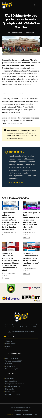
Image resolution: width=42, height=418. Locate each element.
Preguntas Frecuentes (12, 394)
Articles (18, 414)
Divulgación (9, 346)
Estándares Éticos (11, 381)
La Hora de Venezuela (12, 358)
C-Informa (8, 363)
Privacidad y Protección (12, 386)
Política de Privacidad (21, 410)
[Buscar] (34, 5)
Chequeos (30, 32)
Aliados (7, 349)
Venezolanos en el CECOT (13, 361)
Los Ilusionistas (10, 366)
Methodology (27, 414)
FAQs (35, 414)
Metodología (9, 378)
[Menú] (39, 5)
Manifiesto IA (9, 389)
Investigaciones (10, 343)
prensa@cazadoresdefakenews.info (21, 331)
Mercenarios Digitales (12, 369)
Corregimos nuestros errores (14, 384)
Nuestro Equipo (10, 391)
